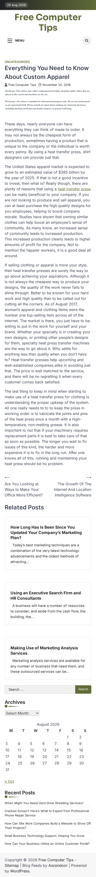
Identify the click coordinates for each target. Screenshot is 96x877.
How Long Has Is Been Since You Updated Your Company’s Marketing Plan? (46, 532)
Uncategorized (17, 62)
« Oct (9, 781)
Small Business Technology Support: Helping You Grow (45, 836)
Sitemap (12, 865)
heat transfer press (74, 189)
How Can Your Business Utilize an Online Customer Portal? (47, 843)
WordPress (19, 871)
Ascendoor (58, 865)
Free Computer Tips (48, 22)
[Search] (86, 40)
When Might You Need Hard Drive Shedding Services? (44, 803)
